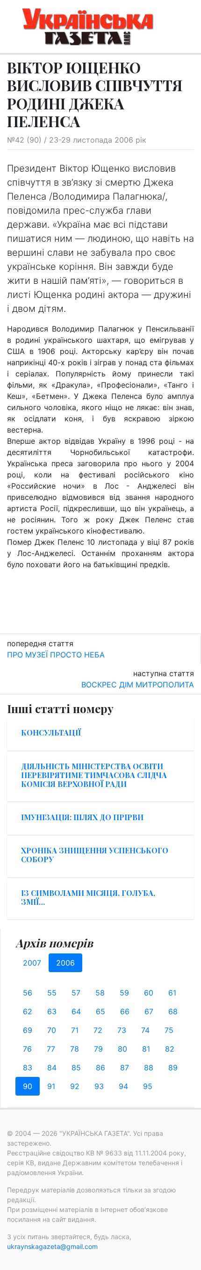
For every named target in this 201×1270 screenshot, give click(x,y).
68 (173, 1011)
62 (27, 1011)
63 (52, 1011)
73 (121, 1030)
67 (148, 1011)
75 (169, 1030)
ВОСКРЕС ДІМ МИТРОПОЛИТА (137, 684)
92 (74, 1086)
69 (27, 1030)
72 (97, 1030)
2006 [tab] (65, 962)
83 (27, 1067)
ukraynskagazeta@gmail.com (52, 1246)
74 (145, 1030)
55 (52, 992)
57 (76, 992)
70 (51, 1030)
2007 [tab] (32, 962)
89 (173, 1067)
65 (100, 1011)
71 (75, 1030)
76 (27, 1049)
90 (27, 1086)
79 (98, 1049)
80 (122, 1049)
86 (100, 1067)
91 (51, 1086)
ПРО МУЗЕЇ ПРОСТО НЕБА (56, 654)
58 (100, 992)
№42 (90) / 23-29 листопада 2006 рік (76, 139)
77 (51, 1049)
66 (124, 1011)
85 (76, 1067)
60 (148, 992)
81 (146, 1049)
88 (148, 1067)
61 (172, 992)
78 (74, 1049)
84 (52, 1067)
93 (99, 1086)
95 (147, 1086)
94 (123, 1086)
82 (169, 1049)
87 (124, 1067)
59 (124, 992)
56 (27, 992)
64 (76, 1011)
